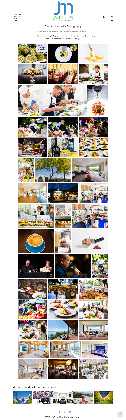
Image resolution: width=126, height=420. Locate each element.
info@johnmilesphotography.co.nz (68, 417)
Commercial (18, 15)
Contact (17, 20)
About (15, 18)
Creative (16, 17)
